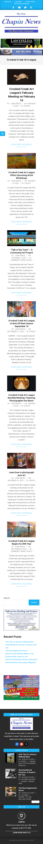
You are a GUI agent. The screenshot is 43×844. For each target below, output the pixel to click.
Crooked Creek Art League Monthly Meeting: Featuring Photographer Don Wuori (21, 398)
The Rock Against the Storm (16, 651)
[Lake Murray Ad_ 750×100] (21, 50)
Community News (18, 260)
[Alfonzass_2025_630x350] (21, 677)
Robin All (22, 765)
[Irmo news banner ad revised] (21, 40)
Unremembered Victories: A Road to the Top (27, 772)
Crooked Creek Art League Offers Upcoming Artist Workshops (21, 175)
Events (27, 106)
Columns (24, 779)
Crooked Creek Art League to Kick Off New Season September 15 (21, 323)
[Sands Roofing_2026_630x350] (21, 611)
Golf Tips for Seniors (27, 763)
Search (7, 598)
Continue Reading (21, 144)
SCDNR (28, 799)
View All (35, 802)
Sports (24, 761)
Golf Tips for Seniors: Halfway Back (19, 642)
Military (32, 779)
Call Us (21, 822)
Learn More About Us (21, 832)
